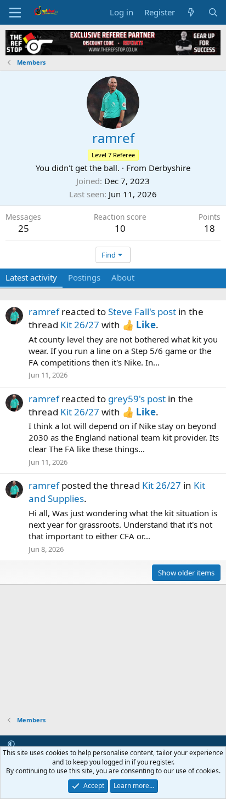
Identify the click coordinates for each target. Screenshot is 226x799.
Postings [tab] (84, 277)
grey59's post (137, 398)
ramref (44, 311)
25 (23, 228)
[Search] (213, 12)
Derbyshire (169, 167)
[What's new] (191, 12)
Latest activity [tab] (31, 277)
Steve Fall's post (142, 311)
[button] (11, 744)
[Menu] (15, 13)
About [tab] (122, 277)
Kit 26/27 (79, 324)
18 (209, 228)
